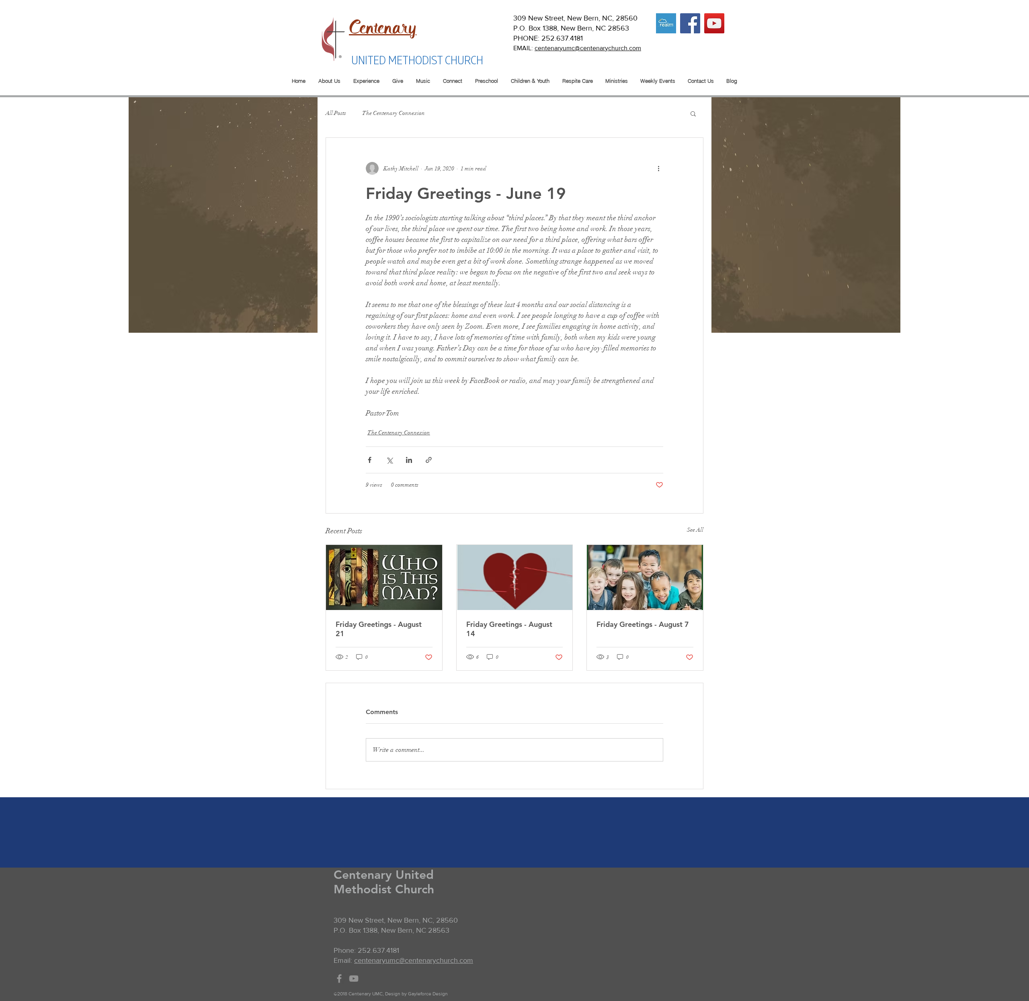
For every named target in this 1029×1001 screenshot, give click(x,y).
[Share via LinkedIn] (409, 460)
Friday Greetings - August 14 (509, 629)
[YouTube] (714, 23)
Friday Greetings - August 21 (379, 629)
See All (695, 529)
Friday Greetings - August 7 (642, 624)
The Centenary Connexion (393, 113)
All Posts (336, 113)
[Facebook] (690, 23)
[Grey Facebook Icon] (339, 978)
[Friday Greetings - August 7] (645, 577)
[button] (693, 113)
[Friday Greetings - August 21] (384, 577)
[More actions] (658, 168)
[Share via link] (429, 460)
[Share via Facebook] (369, 460)
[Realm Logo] (666, 23)
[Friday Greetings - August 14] (515, 577)
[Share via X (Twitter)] (389, 460)
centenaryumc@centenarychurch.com (588, 48)
